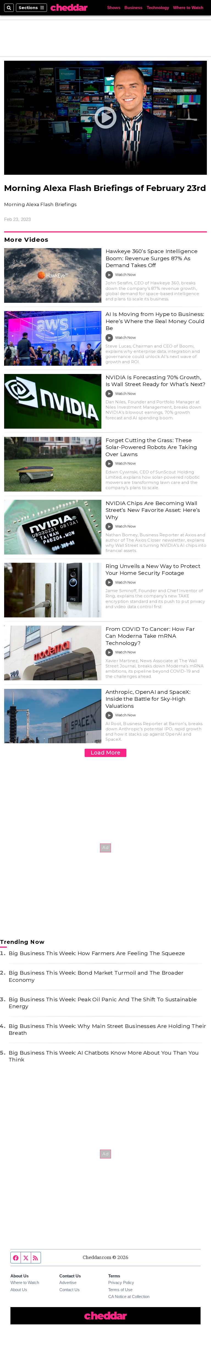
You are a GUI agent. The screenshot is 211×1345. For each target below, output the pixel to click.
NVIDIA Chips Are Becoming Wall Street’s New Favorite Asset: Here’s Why (153, 510)
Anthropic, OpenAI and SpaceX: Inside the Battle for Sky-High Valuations (148, 699)
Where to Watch (188, 8)
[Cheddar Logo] (69, 8)
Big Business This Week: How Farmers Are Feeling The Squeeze (97, 953)
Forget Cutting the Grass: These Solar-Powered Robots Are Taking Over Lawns (151, 447)
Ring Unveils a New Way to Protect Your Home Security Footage (153, 569)
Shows (113, 8)
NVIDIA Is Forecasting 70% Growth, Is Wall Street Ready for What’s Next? (156, 380)
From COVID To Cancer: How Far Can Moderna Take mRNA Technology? (150, 636)
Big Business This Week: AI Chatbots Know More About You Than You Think (104, 1056)
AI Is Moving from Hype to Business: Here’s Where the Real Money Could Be (155, 321)
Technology (158, 8)
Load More (105, 752)
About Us (18, 1290)
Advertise (67, 1282)
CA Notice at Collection (128, 1296)
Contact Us (69, 1290)
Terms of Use (120, 1290)
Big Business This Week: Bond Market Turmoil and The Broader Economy (96, 976)
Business (133, 8)
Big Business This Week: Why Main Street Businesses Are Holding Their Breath (107, 1029)
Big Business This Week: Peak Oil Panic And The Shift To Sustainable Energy (103, 1003)
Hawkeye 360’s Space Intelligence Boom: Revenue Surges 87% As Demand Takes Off (152, 258)
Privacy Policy (121, 1282)
